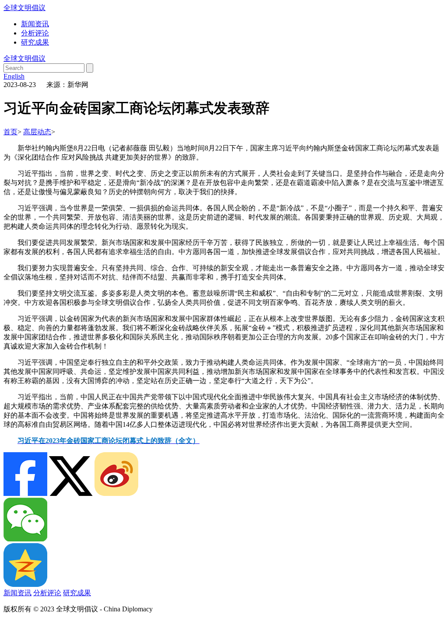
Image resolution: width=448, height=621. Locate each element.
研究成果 (35, 42)
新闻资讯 (35, 24)
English (14, 76)
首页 (11, 132)
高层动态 (37, 132)
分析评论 (35, 33)
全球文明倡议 (25, 7)
